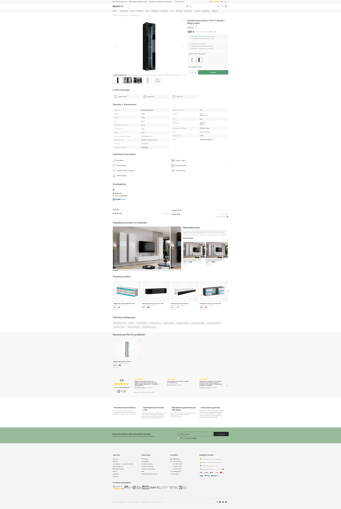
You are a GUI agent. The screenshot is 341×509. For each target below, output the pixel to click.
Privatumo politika (134, 502)
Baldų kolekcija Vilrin (135, 15)
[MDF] (203, 124)
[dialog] (203, 37)
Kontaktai (115, 476)
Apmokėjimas (145, 461)
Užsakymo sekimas (147, 464)
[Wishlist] (222, 6)
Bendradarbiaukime (118, 469)
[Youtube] (223, 502)
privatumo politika (191, 438)
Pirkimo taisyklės (156, 502)
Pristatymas (145, 459)
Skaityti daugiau (188, 238)
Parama (115, 461)
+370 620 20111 (177, 461)
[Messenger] (226, 502)
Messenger (176, 474)
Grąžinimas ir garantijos (148, 469)
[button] (218, 6)
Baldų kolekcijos (124, 15)
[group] (147, 384)
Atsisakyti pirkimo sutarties (149, 474)
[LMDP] (204, 123)
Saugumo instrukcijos (206, 139)
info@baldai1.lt (177, 471)
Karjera (115, 471)
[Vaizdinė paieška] (187, 6)
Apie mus (115, 459)
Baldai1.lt (115, 15)
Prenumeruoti (221, 434)
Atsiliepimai (116, 474)
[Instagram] (220, 502)
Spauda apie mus (118, 466)
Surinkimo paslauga (147, 466)
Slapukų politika (145, 502)
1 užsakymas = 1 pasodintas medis (123, 464)
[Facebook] (217, 502)
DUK (143, 471)
